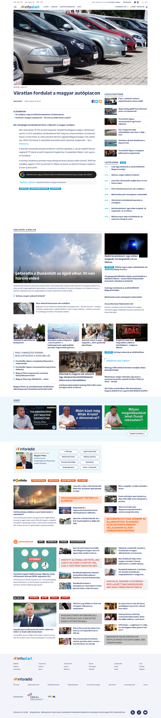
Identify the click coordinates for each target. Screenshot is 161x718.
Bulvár (91, 664)
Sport (44, 598)
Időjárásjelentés (73, 685)
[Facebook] (139, 712)
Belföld (31, 182)
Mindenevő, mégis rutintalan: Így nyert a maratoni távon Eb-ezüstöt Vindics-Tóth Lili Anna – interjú (124, 379)
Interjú (66, 666)
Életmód (67, 669)
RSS (111, 712)
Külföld (15, 666)
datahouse (55, 188)
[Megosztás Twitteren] (96, 101)
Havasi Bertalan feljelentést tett (119, 304)
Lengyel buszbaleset (67, 7)
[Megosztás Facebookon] (93, 101)
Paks (79, 7)
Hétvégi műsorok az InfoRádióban (129, 352)
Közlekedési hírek (53, 685)
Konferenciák (68, 480)
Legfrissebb (118, 664)
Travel (54, 598)
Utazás (63, 542)
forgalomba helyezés (39, 188)
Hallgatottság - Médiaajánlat (40, 712)
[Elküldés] (100, 101)
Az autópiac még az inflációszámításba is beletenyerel (39, 115)
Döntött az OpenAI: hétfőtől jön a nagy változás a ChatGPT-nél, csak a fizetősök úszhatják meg (80, 563)
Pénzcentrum (38, 480)
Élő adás (69, 452)
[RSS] (133, 712)
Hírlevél (141, 666)
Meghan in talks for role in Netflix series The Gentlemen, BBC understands (126, 640)
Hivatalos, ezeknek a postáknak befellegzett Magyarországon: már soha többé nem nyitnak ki (125, 584)
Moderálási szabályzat (89, 712)
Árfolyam (53, 480)
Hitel (41, 542)
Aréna (145, 685)
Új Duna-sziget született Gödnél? (30, 296)
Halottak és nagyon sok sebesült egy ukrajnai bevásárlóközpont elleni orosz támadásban (76, 377)
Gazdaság (16, 669)
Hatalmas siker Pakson (118, 361)
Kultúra (41, 666)
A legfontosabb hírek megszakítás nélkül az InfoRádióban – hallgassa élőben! (126, 344)
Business (34, 598)
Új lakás (82, 480)
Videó (116, 669)
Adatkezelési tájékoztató (71, 712)
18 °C (146, 2)
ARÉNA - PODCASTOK (137, 7)
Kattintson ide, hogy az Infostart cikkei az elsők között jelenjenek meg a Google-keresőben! (59, 175)
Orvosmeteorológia (93, 685)
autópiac (23, 188)
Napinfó (91, 669)
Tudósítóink (68, 664)
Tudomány (42, 664)
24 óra (46, 7)
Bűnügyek (92, 666)
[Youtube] (145, 712)
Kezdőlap (23, 182)
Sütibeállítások (119, 712)
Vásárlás (51, 542)
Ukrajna (55, 7)
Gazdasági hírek (129, 685)
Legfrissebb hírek (33, 685)
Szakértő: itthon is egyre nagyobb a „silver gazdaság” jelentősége (94, 342)
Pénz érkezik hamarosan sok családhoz (53, 303)
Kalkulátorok (77, 542)
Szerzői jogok (104, 712)
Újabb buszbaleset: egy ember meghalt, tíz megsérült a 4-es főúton (121, 259)
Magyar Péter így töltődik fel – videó (32, 379)
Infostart (17, 101)
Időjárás (142, 669)
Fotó (140, 664)
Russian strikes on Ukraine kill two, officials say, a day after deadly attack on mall (79, 619)
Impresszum (56, 712)
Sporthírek (112, 685)
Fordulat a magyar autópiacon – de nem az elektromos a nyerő (43, 118)
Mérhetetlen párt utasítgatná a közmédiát (123, 297)
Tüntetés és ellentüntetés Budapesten (24, 341)
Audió (116, 666)
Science (65, 598)
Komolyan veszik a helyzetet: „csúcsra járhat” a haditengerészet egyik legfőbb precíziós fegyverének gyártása (61, 344)
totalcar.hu (24, 144)
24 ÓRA (123, 162)
